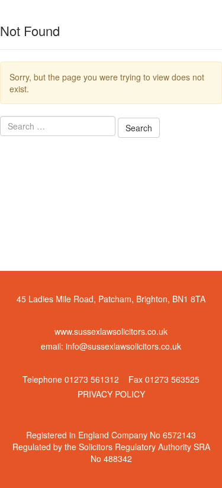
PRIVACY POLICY (111, 394)
